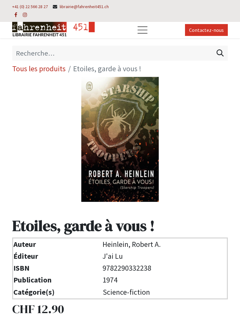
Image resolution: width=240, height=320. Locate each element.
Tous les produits (39, 68)
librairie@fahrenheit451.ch (84, 6)
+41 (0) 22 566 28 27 (30, 6)
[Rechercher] (220, 53)
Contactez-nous (206, 30)
